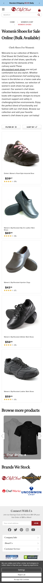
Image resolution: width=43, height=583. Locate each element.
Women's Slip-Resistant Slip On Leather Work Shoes (19, 229)
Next (40, 435)
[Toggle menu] (3, 9)
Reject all (21, 574)
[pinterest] (21, 530)
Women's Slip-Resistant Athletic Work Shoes (19, 337)
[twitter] (15, 530)
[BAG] (39, 10)
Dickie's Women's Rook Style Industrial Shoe (19, 173)
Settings (21, 570)
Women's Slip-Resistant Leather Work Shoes (19, 391)
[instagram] (27, 530)
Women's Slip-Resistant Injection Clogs (17, 282)
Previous (2, 435)
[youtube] (33, 530)
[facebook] (9, 530)
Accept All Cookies (21, 579)
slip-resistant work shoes (13, 69)
